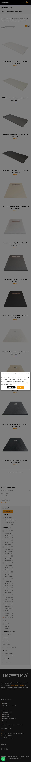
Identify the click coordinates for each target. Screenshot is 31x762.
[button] (3, 759)
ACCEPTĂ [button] (20, 387)
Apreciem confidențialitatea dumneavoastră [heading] (15, 374)
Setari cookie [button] (11, 387)
